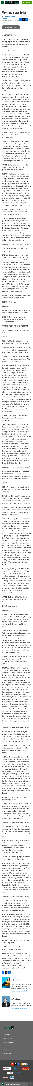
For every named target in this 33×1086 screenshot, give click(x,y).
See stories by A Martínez (19, 1008)
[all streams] (30, 1084)
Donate (27, 2)
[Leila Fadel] (6, 982)
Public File (6, 1050)
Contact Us (7, 1046)
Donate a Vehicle (8, 1038)
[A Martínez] (6, 1001)
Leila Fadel (10, 16)
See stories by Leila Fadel (19, 991)
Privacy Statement (9, 1042)
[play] (3, 1084)
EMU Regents (7, 1053)
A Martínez (15, 999)
